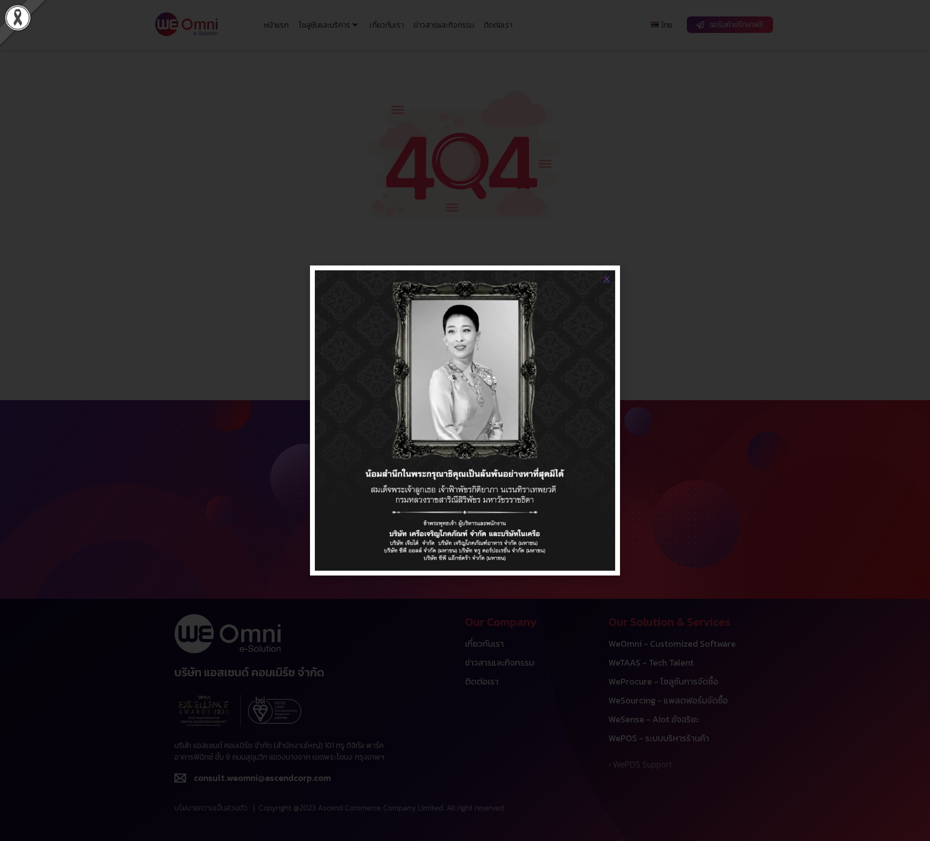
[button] (606, 278)
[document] (465, 420)
